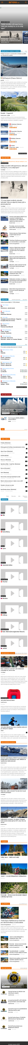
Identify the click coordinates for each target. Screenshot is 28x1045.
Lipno (4, 548)
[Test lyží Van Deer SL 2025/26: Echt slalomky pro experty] (4, 993)
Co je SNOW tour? (23, 903)
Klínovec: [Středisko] (6, 459)
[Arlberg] (14, 609)
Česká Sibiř (3, 596)
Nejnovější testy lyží (6, 968)
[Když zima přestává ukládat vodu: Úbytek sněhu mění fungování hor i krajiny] (4, 258)
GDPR (18, 1044)
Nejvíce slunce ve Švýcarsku (8, 381)
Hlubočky (3, 353)
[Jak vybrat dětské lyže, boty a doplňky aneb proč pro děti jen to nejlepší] (14, 723)
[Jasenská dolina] (14, 559)
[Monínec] (14, 593)
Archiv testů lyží (23, 968)
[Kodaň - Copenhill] (14, 101)
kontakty (10, 1044)
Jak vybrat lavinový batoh (8, 700)
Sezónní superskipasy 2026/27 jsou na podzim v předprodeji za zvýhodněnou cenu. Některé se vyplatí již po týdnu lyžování (14, 759)
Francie (25, 497)
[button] (26, 2)
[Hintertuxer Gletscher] (4, 126)
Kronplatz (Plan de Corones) (8, 320)
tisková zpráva (12, 229)
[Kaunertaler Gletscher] (4, 133)
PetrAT (2, 457)
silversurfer (3, 448)
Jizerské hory (3, 646)
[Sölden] (4, 147)
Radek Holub (12, 222)
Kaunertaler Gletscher (16, 131)
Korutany (3, 529)
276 (26, 465)
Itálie (26, 51)
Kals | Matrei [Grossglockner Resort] (13, 631)
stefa (2, 469)
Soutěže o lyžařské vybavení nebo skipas (18, 653)
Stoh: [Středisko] (5, 472)
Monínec (5, 598)
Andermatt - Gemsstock (7, 337)
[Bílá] (14, 509)
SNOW (9, 421)
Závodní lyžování (4, 197)
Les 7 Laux (3, 370)
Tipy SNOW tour (5, 903)
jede (2, 482)
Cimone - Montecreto (6, 365)
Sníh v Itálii (4, 317)
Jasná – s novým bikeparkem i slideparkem (13, 876)
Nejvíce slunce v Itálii (7, 362)
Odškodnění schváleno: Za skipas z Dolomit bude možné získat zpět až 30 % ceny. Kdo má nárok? (18, 280)
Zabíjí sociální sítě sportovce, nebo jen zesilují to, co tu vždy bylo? (14, 167)
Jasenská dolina (7, 565)
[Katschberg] (14, 526)
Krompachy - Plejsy (5, 376)
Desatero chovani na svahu (7, 485)
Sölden (13, 145)
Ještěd (5, 648)
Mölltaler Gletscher (16, 138)
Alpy (26, 344)
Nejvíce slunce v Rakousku (8, 356)
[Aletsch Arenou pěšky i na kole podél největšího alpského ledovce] (4, 959)
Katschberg (6, 532)
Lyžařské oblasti (4, 755)
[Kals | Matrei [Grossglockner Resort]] (14, 626)
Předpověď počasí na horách (8, 344)
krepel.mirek (3, 453)
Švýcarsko (25, 496)
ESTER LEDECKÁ (5, 455)
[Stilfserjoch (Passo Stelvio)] (14, 66)
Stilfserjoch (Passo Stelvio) (12, 78)
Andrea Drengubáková (14, 243)
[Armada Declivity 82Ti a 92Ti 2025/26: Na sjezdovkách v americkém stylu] (4, 1001)
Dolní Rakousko (4, 579)
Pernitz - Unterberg (5, 357)
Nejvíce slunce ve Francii (8, 368)
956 (26, 461)
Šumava (2, 546)
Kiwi (10, 140)
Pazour (11, 126)
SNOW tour (3, 854)
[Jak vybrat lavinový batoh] (14, 696)
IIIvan (2, 444)
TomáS (2, 465)
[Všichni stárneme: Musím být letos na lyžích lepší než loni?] (4, 234)
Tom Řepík (3, 169)
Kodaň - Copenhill (7, 113)
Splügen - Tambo (5, 384)
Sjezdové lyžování (5, 22)
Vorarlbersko (3, 612)
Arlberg (5, 615)
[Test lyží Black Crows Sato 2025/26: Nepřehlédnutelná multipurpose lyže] (14, 980)
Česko (8, 51)
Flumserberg (4, 382)
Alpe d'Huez (4, 325)
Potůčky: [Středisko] (5, 442)
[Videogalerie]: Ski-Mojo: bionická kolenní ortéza (13, 447)
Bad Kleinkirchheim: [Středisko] (8, 489)
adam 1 (2, 486)
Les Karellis (4, 371)
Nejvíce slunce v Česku (7, 349)
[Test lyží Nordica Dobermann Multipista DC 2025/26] (4, 1027)
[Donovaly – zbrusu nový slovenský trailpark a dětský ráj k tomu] (14, 891)
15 (26, 490)
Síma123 (2, 491)
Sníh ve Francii (5, 323)
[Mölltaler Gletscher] (4, 140)
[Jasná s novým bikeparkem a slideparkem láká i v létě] (4, 273)
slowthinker (3, 461)
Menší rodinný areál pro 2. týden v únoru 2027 (12, 481)
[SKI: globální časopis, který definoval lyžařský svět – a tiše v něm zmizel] (14, 406)
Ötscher (5, 581)
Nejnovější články (6, 157)
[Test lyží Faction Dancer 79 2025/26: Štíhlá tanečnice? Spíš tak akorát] (4, 1018)
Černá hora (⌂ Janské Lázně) (8, 308)
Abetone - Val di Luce (6, 363)
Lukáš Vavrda (4, 702)
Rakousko (20, 51)
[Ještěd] (14, 643)
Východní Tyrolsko (4, 629)
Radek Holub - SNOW (5, 115)
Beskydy (2, 512)
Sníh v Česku (5, 305)
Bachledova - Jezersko (6, 377)
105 (26, 478)
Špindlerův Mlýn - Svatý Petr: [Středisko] (10, 464)
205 (26, 486)
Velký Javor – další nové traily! (10, 857)
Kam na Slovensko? (5, 468)
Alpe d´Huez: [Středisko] (7, 451)
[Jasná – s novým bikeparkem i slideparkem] (14, 872)
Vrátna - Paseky (5, 331)
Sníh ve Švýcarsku (6, 336)
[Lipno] (14, 543)
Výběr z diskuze (5, 439)
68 (26, 444)
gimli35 (2, 80)
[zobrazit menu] (2, 2)
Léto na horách (4, 918)
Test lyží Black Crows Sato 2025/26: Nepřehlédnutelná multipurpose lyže (13, 983)
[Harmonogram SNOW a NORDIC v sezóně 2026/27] (4, 419)
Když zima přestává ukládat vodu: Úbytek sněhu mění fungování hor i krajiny (17, 258)
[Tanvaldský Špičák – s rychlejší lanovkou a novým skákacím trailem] (4, 952)
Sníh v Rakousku (6, 311)
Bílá (2, 306)
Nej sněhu (25, 299)
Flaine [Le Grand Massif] (7, 326)
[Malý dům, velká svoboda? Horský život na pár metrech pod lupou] (4, 266)
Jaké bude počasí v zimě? (21, 387)
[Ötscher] (14, 576)
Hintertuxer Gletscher (16, 124)
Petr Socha (10, 1012)
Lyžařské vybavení (4, 666)
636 (26, 457)
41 (26, 474)
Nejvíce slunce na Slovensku (9, 374)
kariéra (14, 1044)
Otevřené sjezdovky (16, 299)
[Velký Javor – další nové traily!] (14, 854)
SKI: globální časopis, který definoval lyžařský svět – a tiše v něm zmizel (13, 410)
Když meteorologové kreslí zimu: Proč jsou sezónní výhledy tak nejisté (17, 290)
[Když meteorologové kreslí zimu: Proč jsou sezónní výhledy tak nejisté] (4, 290)
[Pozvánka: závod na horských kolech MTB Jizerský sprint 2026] (4, 227)
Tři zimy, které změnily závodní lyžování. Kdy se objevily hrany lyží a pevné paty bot (13, 202)
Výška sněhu (5, 299)
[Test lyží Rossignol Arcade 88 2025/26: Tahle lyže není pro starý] (4, 1010)
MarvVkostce (12, 133)
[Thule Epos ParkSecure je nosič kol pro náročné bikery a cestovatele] (4, 242)
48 (26, 469)
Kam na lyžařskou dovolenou (8, 742)
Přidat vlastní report (22, 153)
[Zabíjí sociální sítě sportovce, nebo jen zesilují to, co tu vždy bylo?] (14, 19)
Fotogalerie (4, 841)
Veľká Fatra (3, 562)
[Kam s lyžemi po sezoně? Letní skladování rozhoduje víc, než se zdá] (14, 665)
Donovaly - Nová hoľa (6, 333)
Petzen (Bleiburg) (5, 359)
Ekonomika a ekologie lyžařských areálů (10, 476)
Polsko (14, 51)
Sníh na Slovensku (6, 330)
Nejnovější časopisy (6, 394)
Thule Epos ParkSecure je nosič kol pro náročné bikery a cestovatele (13, 921)
